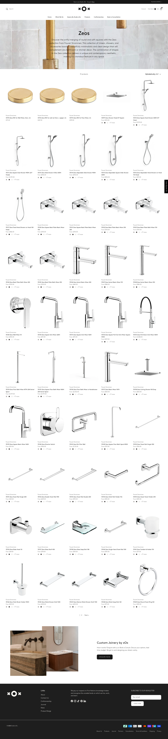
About (43, 695)
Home (50, 17)
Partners (120, 731)
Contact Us (45, 698)
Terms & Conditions (141, 731)
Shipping (152, 731)
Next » (86, 615)
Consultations (130, 731)
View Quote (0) (166, 186)
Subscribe (137, 703)
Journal (43, 704)
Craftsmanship (98, 17)
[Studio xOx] (84, 9)
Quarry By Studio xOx (74, 17)
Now (93, 1)
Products (87, 17)
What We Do (59, 17)
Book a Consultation (113, 17)
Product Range (46, 711)
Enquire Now (104, 657)
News (43, 708)
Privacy (159, 731)
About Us (99, 731)
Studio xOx (14, 725)
